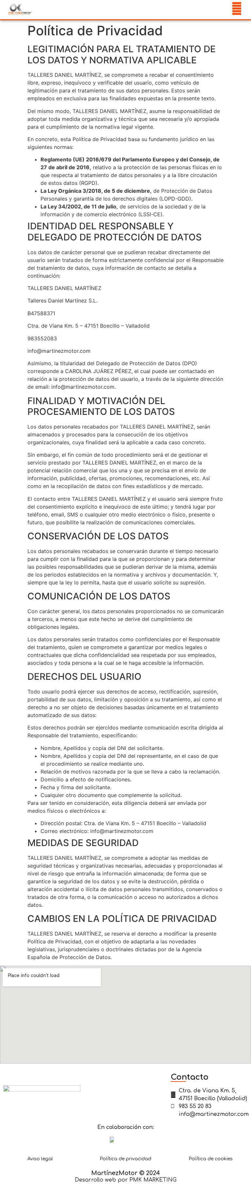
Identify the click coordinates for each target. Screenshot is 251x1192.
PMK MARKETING (152, 1180)
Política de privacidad (125, 1158)
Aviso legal (40, 1158)
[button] (217, 9)
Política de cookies (211, 1158)
